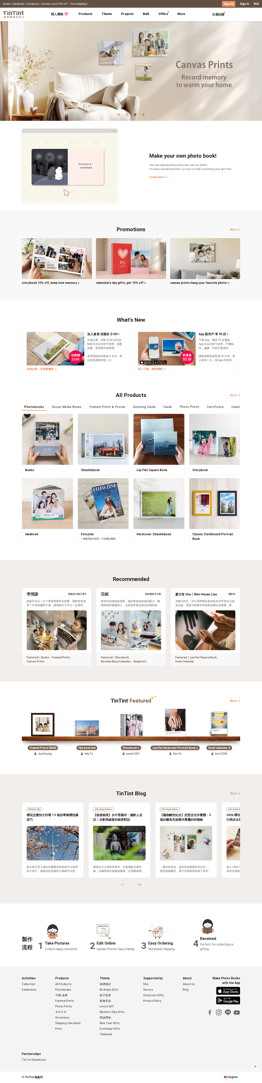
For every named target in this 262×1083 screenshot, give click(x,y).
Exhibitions (29, 989)
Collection (28, 984)
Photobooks (63, 989)
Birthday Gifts (109, 989)
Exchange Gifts (110, 1028)
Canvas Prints (35, 661)
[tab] (86, 14)
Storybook (122, 657)
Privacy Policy (152, 1000)
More (233, 229)
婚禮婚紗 (105, 984)
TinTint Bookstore (34, 1059)
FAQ (256, 3)
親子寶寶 (105, 995)
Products (85, 14)
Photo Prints (63, 1006)
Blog (186, 989)
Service (148, 989)
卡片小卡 (60, 1011)
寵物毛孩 (105, 1000)
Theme (107, 14)
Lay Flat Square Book (203, 657)
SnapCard (139, 661)
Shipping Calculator (68, 1023)
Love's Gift (107, 1006)
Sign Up (229, 3)
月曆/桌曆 (61, 995)
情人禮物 (57, 14)
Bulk (146, 14)
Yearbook (106, 1034)
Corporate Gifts (153, 995)
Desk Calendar (184, 661)
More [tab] (181, 14)
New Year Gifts (109, 1023)
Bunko (45, 657)
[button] (42, 723)
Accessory (62, 1017)
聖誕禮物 (105, 1017)
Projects (127, 14)
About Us (189, 984)
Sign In (244, 3)
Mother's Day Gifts (112, 1011)
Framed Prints (61, 657)
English (233, 1077)
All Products (63, 984)
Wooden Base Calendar (116, 661)
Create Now (156, 177)
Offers (163, 14)
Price (58, 1028)
